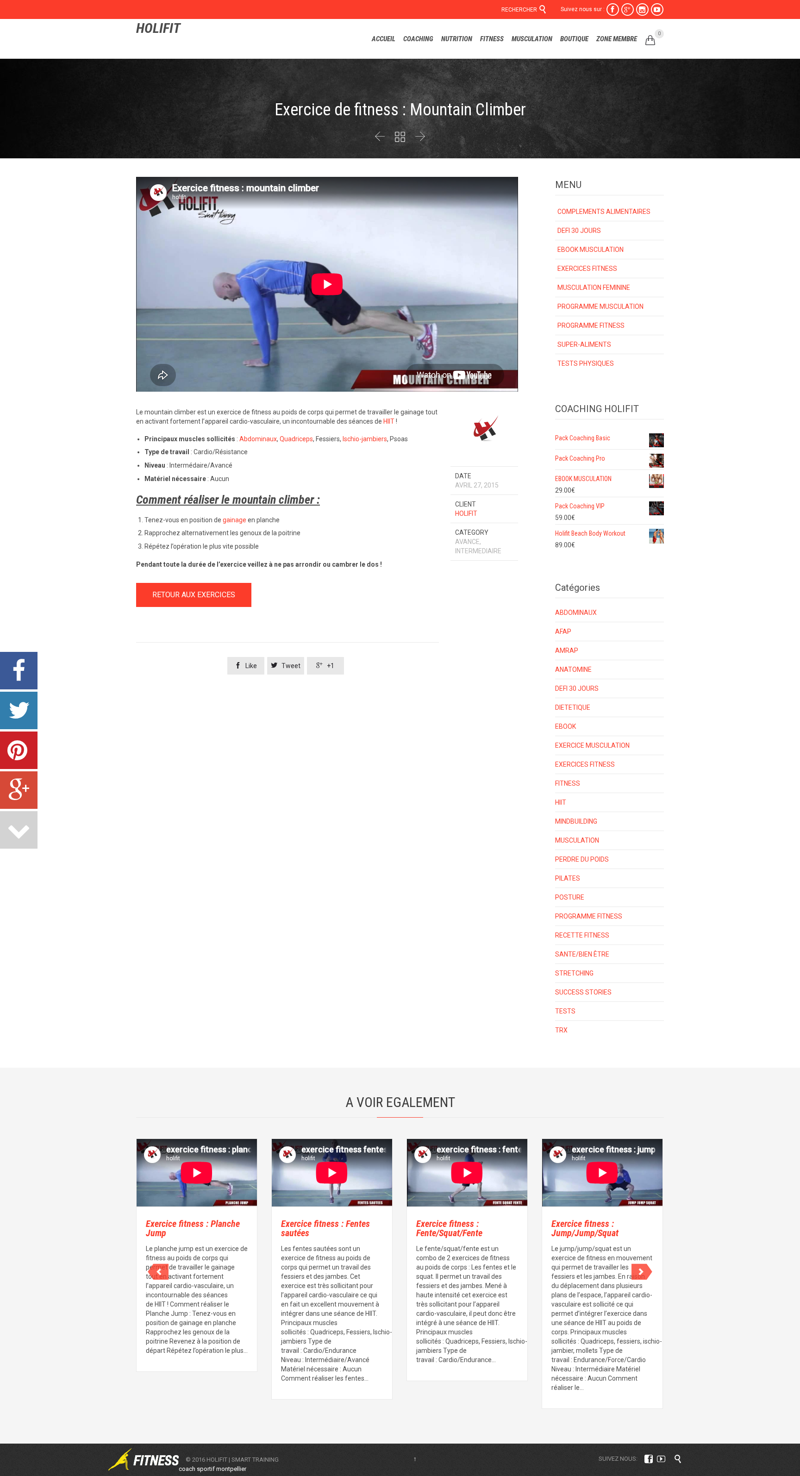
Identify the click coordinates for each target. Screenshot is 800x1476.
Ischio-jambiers (365, 439)
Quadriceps (296, 439)
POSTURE (569, 897)
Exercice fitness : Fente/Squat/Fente (449, 1228)
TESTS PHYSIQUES (585, 363)
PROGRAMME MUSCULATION (600, 306)
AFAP (563, 631)
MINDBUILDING (576, 821)
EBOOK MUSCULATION (590, 249)
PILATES (567, 878)
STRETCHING (574, 973)
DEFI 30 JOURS (579, 230)
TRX (561, 1030)
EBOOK (565, 726)
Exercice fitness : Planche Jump (193, 1228)
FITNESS (567, 783)
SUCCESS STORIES (583, 992)
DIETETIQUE (572, 707)
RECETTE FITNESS (582, 935)
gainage (234, 520)
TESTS (565, 1011)
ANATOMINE (573, 669)
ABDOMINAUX (576, 612)
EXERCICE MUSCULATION (592, 745)
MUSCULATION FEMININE (593, 287)
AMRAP (566, 650)
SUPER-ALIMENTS (584, 344)
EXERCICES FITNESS (587, 268)
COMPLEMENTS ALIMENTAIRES (603, 211)
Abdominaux (258, 439)
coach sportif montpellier (212, 1468)
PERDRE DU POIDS (582, 859)
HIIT (388, 421)
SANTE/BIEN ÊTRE (582, 954)
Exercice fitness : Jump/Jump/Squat (585, 1228)
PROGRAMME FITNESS (591, 325)
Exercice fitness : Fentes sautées (325, 1228)
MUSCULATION (577, 840)
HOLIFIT (158, 28)
